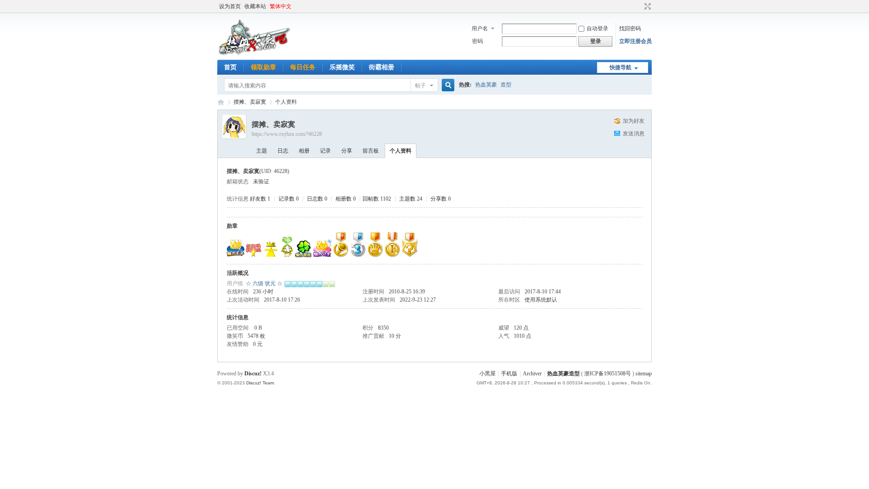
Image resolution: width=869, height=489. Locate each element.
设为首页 (230, 6)
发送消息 (634, 133)
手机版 (509, 373)
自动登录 (597, 28)
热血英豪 (486, 85)
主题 (261, 151)
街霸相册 (381, 67)
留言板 (371, 151)
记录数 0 (288, 199)
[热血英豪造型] (254, 54)
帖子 (420, 85)
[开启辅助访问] (639, 6)
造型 (506, 85)
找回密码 (630, 28)
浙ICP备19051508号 (607, 373)
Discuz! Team (260, 382)
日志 (282, 151)
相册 (304, 151)
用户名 (480, 28)
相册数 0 (345, 199)
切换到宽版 (646, 6)
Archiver (532, 373)
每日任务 (302, 67)
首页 (230, 67)
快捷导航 (620, 67)
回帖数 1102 (377, 199)
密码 (477, 41)
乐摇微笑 (342, 67)
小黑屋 (487, 373)
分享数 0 (440, 199)
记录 (325, 151)
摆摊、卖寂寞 (250, 102)
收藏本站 (255, 6)
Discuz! (253, 373)
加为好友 (634, 121)
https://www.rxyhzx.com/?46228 (287, 134)
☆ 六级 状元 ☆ (264, 283)
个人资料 (400, 151)
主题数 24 (410, 199)
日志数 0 (317, 199)
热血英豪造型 (220, 102)
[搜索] (446, 85)
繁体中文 (280, 6)
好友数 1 (260, 199)
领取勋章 (263, 67)
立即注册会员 (635, 41)
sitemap (643, 373)
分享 (346, 151)
